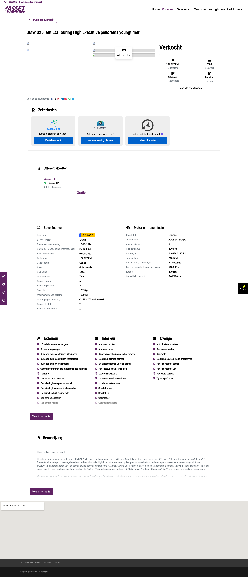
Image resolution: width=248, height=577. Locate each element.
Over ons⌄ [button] (184, 9)
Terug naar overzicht (42, 19)
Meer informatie (148, 140)
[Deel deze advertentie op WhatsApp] (69, 98)
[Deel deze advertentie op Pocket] (66, 98)
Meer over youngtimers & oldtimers (218, 9)
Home (156, 9)
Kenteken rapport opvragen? (53, 133)
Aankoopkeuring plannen (100, 140)
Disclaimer (46, 563)
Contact (57, 563)
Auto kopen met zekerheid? (100, 134)
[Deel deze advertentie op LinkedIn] (62, 98)
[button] (190, 88)
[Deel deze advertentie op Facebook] (52, 98)
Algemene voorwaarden (30, 563)
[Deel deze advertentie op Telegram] (72, 98)
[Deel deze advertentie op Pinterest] (59, 98)
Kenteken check (53, 140)
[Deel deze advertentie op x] (55, 98)
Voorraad (168, 9)
